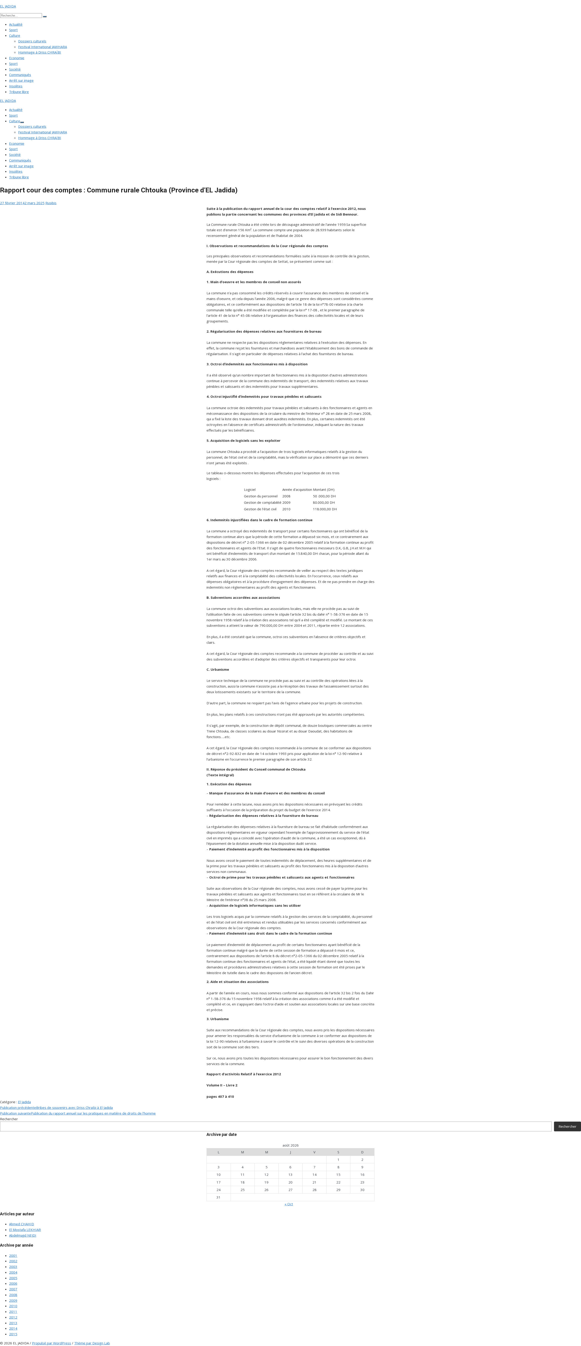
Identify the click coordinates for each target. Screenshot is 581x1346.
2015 (13, 1334)
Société (15, 69)
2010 (13, 1306)
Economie (16, 58)
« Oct (289, 1204)
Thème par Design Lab (92, 1343)
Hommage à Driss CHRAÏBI (39, 52)
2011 (13, 1311)
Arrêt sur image (21, 80)
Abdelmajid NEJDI (22, 1235)
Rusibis (51, 203)
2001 (13, 1255)
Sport (13, 29)
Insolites (15, 86)
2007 (13, 1289)
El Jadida (24, 1102)
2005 (13, 1278)
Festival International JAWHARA (42, 46)
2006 (13, 1283)
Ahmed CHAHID (21, 1224)
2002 (13, 1261)
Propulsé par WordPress (51, 1343)
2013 (13, 1323)
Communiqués (20, 74)
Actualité (15, 24)
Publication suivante (78, 1113)
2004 (13, 1272)
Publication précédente (56, 1107)
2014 (13, 1328)
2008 (13, 1294)
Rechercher (9, 1119)
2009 (13, 1300)
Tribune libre (19, 91)
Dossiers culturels (32, 41)
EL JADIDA (8, 6)
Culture (14, 35)
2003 (13, 1266)
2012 (13, 1317)
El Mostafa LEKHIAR (25, 1229)
